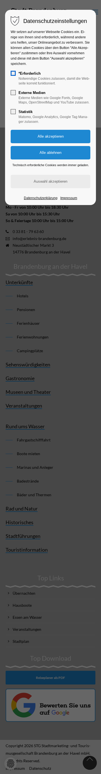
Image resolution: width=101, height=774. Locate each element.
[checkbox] (13, 73)
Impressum (68, 198)
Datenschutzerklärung (41, 198)
